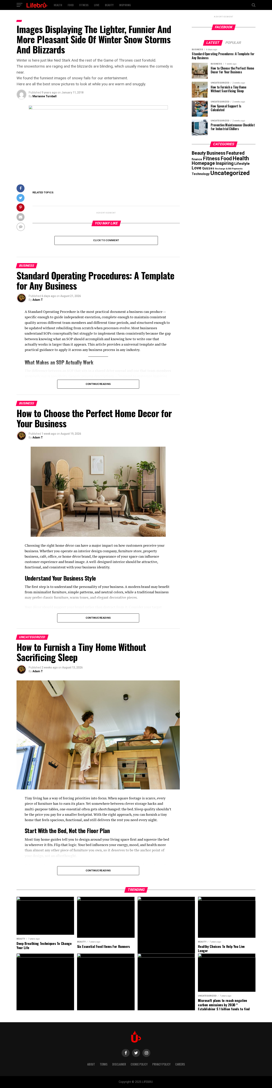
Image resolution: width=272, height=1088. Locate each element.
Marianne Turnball (44, 96)
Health (58, 5)
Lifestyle (242, 163)
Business (216, 153)
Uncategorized (230, 173)
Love (96, 5)
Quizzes (208, 168)
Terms (104, 1064)
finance (197, 159)
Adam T (37, 299)
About (91, 1064)
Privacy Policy (161, 1064)
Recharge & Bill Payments (229, 168)
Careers (180, 1064)
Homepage (203, 163)
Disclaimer (119, 1064)
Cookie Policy (139, 1064)
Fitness (83, 5)
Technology (200, 174)
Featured (235, 153)
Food (71, 5)
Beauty (109, 5)
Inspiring (125, 5)
